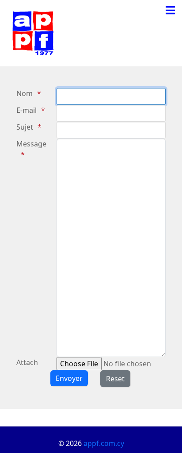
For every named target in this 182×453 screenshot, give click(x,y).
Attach (27, 362)
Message (31, 144)
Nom (24, 93)
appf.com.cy (103, 443)
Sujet (24, 127)
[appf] (33, 32)
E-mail (26, 110)
